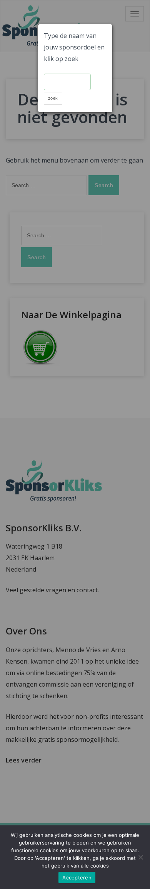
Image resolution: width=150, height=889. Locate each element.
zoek (53, 98)
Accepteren (77, 877)
